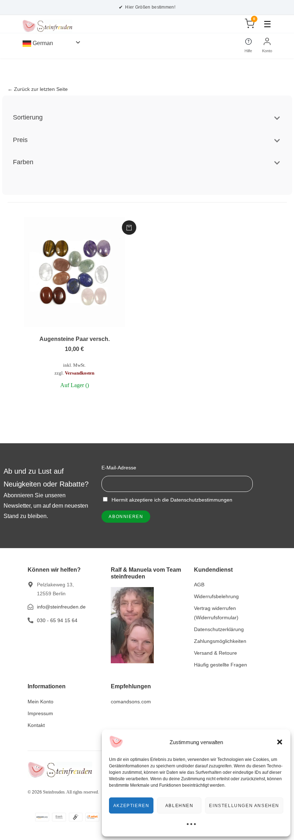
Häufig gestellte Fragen (220, 665)
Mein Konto (40, 701)
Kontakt (36, 725)
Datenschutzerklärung (219, 629)
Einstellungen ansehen (244, 805)
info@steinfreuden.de (61, 607)
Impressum (40, 713)
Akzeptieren (131, 805)
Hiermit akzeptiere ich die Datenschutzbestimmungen (171, 500)
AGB (199, 584)
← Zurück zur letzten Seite (38, 89)
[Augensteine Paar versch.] (75, 272)
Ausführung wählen (129, 227)
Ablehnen (179, 805)
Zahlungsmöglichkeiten (220, 641)
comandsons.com (131, 701)
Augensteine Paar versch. (74, 339)
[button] (279, 742)
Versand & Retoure (215, 653)
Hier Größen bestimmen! (147, 7)
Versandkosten (79, 373)
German (42, 43)
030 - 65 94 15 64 (57, 620)
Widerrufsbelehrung (216, 596)
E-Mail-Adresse (118, 467)
